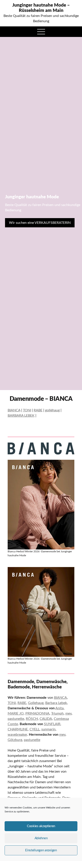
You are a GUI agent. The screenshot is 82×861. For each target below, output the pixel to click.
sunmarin (48, 729)
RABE (38, 410)
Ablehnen (41, 838)
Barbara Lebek (56, 703)
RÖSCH (32, 719)
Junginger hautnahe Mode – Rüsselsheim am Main (41, 8)
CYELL (35, 729)
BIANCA (14, 410)
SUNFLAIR (52, 724)
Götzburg (15, 740)
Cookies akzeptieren (41, 826)
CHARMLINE (18, 729)
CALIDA (46, 719)
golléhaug (52, 410)
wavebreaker (17, 734)
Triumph (57, 713)
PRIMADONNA (37, 713)
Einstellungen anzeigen (41, 850)
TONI (27, 410)
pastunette (16, 719)
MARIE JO (16, 713)
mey (68, 713)
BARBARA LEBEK (21, 415)
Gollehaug (36, 703)
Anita (59, 708)
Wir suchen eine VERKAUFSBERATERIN (40, 222)
